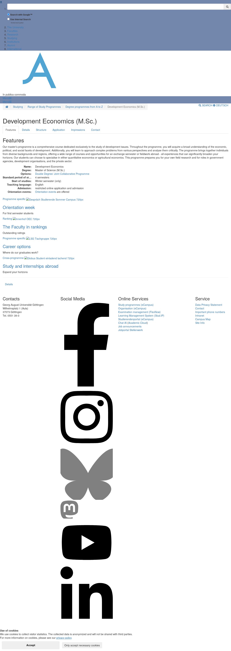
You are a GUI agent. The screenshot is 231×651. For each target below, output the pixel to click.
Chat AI (122, 323)
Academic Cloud (137, 323)
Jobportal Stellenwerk (130, 330)
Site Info (200, 323)
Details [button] (9, 284)
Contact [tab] (95, 130)
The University (15, 27)
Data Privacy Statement (208, 304)
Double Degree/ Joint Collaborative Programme (62, 173)
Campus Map (203, 319)
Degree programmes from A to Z (84, 106)
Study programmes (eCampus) (136, 304)
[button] (7, 98)
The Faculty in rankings (25, 226)
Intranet (199, 315)
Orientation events (45, 192)
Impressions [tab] (78, 130)
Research (12, 34)
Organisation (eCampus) (132, 308)
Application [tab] (59, 130)
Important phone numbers (210, 312)
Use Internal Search (20, 19)
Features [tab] (11, 130)
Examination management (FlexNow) (139, 312)
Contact (199, 308)
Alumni (11, 45)
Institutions (13, 41)
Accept (30, 645)
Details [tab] (26, 130)
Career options (17, 246)
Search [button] (207, 105)
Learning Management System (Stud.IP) (141, 315)
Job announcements (129, 326)
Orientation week (19, 207)
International (14, 49)
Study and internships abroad (30, 266)
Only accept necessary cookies (82, 645)
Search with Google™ (21, 14)
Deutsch (221, 105)
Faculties (12, 31)
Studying (12, 38)
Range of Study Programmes (44, 106)
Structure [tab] (41, 130)
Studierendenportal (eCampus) (136, 319)
